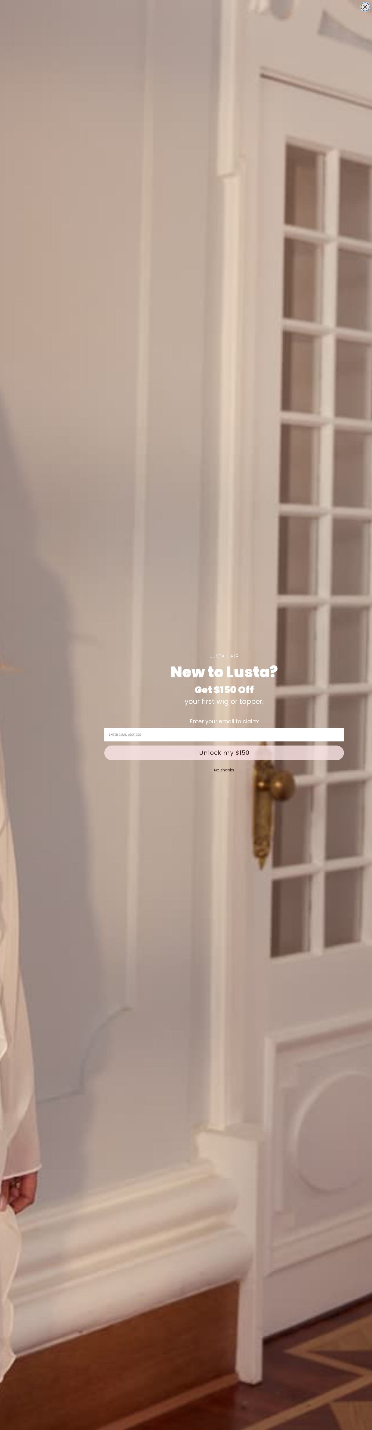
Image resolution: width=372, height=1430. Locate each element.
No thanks (224, 770)
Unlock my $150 (224, 753)
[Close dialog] (365, 7)
